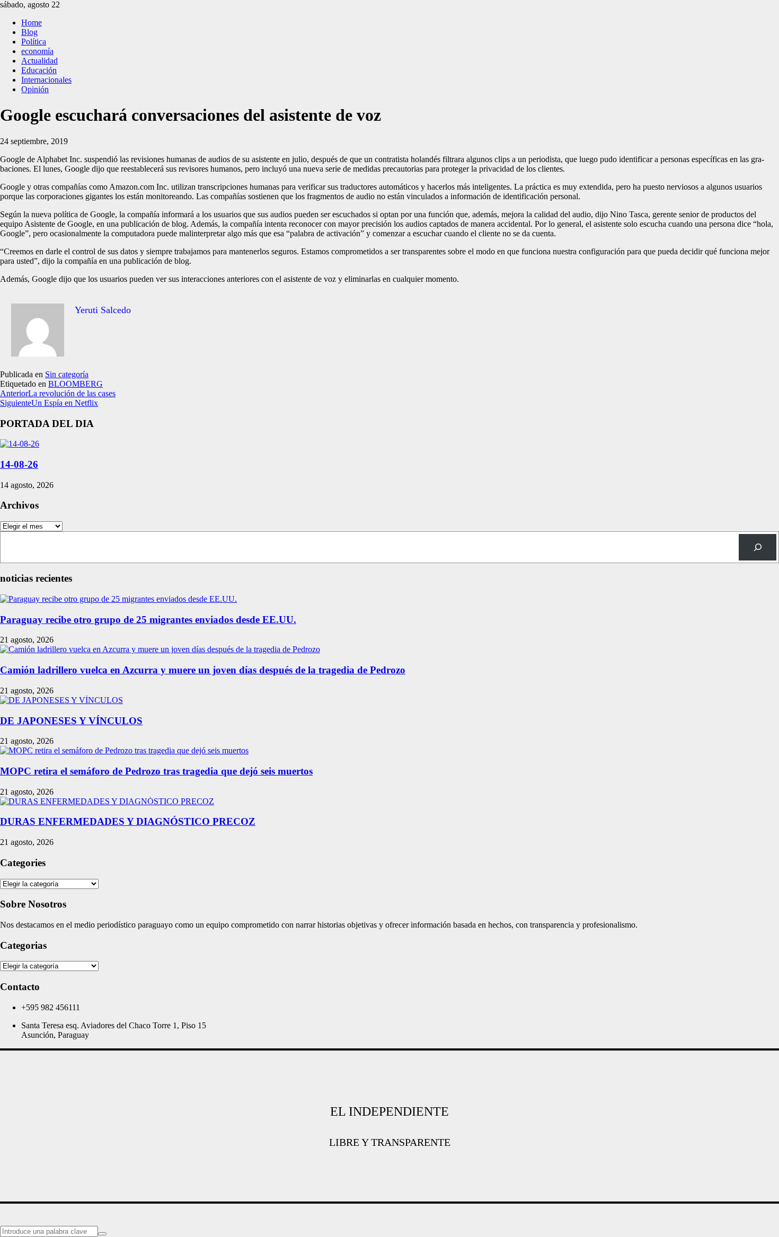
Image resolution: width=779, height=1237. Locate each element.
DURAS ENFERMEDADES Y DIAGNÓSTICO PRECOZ (127, 821)
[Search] (757, 547)
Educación (39, 70)
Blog (29, 32)
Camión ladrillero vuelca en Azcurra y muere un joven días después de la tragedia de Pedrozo (202, 669)
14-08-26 (19, 464)
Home (31, 22)
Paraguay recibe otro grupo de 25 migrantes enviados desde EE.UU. (148, 619)
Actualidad (39, 60)
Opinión (35, 89)
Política (33, 41)
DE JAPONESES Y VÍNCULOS (71, 720)
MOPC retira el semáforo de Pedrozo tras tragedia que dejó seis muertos (156, 771)
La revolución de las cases (58, 393)
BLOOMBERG (75, 383)
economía (37, 51)
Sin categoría (66, 374)
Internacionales (46, 79)
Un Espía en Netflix (49, 402)
